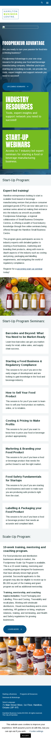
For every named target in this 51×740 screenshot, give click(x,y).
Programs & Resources (28, 694)
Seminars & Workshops (11, 697)
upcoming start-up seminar (29, 269)
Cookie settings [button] (36, 731)
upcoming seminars (16, 87)
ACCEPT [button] (25, 736)
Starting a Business (9, 694)
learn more (13, 629)
